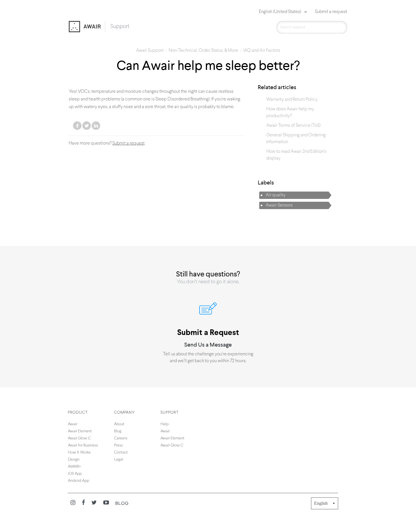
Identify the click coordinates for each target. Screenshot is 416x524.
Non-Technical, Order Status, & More (203, 50)
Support (119, 26)
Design (74, 460)
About (119, 424)
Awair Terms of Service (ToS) (293, 125)
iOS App (75, 474)
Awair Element (80, 431)
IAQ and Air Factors (261, 50)
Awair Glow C (79, 438)
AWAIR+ (74, 467)
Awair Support (150, 50)
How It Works (79, 452)
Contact (121, 452)
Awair (72, 424)
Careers (120, 438)
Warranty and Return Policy (292, 99)
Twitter (86, 125)
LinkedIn (96, 125)
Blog (117, 431)
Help (164, 424)
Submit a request (331, 12)
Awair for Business (83, 445)
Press (118, 445)
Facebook (77, 125)
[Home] (87, 27)
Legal (118, 460)
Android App (78, 481)
